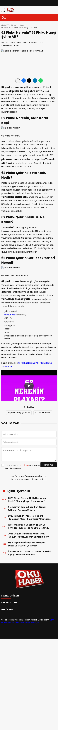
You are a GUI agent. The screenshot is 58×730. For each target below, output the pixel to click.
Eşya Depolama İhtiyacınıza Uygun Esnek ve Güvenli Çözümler (26, 544)
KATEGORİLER (10, 595)
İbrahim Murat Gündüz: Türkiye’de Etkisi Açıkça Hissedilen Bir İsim (29, 553)
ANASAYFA (5, 25)
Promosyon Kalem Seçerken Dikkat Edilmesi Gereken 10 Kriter (27, 509)
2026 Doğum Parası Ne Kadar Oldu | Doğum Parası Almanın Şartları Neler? (28, 535)
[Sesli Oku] (17, 80)
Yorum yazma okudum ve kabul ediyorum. (22, 467)
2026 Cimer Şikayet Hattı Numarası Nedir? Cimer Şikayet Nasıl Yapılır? (27, 500)
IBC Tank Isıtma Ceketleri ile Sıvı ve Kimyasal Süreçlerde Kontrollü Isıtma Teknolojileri (28, 526)
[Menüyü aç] (3, 10)
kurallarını (24, 465)
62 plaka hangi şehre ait (19, 412)
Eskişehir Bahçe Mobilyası (28, 622)
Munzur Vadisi (10, 314)
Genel (22, 25)
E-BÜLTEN (7, 609)
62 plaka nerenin (42, 412)
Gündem (14, 25)
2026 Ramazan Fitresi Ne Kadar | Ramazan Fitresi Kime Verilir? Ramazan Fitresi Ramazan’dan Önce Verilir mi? (29, 517)
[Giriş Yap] (55, 10)
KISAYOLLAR (9, 602)
